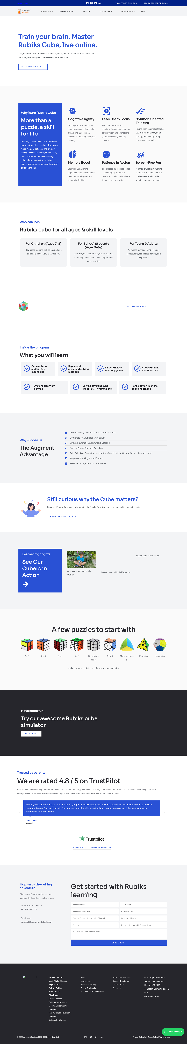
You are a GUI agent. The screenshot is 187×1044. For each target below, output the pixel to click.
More (143, 11)
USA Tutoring (106, 11)
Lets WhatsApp (175, 1032)
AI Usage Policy (151, 1037)
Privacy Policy (138, 1037)
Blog (82, 977)
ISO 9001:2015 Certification (92, 991)
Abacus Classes (56, 977)
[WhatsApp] (99, 3)
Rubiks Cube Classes (58, 1002)
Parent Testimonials (89, 988)
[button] (126, 3)
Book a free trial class (122, 977)
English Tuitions (55, 984)
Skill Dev (87, 11)
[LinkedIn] (96, 1037)
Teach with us (118, 984)
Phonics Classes (56, 995)
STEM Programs (66, 11)
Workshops (127, 11)
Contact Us (117, 988)
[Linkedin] (95, 3)
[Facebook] (87, 3)
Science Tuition (55, 988)
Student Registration (121, 981)
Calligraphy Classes (57, 1020)
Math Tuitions (54, 991)
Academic (46, 11)
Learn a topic (86, 981)
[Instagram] (91, 3)
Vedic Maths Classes (58, 981)
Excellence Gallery (88, 984)
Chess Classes (55, 999)
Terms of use (164, 1037)
